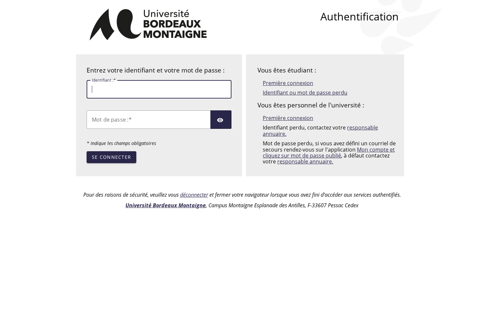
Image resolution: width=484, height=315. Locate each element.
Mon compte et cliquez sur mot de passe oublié (329, 152)
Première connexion (288, 83)
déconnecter (194, 194)
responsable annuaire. (305, 161)
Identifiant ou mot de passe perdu (305, 92)
